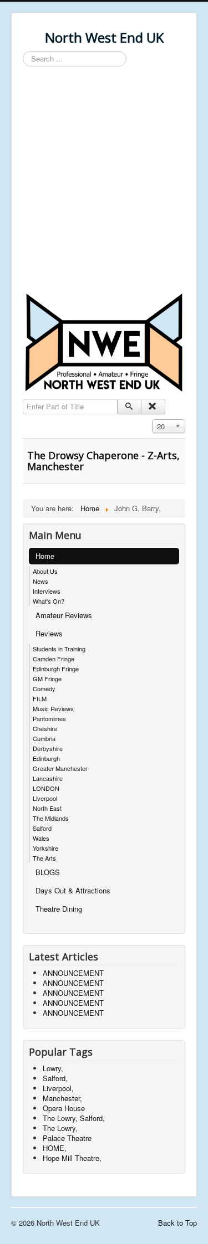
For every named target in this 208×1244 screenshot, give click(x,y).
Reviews (49, 633)
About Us (45, 571)
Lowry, (53, 1068)
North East (47, 808)
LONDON (46, 788)
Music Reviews (53, 708)
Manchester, (62, 1098)
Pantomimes (49, 718)
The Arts (44, 858)
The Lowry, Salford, (74, 1118)
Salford (42, 828)
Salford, (55, 1078)
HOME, (55, 1148)
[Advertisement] (104, 181)
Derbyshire (48, 748)
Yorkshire (45, 848)
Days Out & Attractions (72, 890)
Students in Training (59, 648)
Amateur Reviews (63, 615)
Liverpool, (58, 1088)
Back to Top (177, 1222)
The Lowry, (60, 1128)
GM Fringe (47, 678)
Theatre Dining (58, 908)
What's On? (48, 601)
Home (44, 556)
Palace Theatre (67, 1138)
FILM (40, 698)
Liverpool (45, 798)
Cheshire (45, 728)
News (40, 581)
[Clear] (153, 406)
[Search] (129, 406)
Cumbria (44, 738)
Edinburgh (46, 758)
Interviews (46, 591)
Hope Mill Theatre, (72, 1158)
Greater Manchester (60, 768)
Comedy (44, 688)
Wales (41, 838)
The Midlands (51, 818)
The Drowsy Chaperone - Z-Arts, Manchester (103, 461)
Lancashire (48, 778)
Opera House (64, 1108)
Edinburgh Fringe (56, 668)
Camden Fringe (53, 658)
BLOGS (47, 872)
